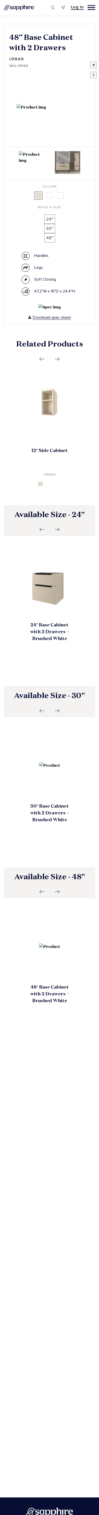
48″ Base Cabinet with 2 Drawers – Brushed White (49, 993)
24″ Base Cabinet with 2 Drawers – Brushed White (49, 631)
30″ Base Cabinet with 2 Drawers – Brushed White (49, 812)
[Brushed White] (38, 196)
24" (49, 219)
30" (49, 228)
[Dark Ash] (49, 196)
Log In (77, 7)
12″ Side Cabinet (49, 450)
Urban (16, 59)
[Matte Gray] (61, 196)
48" (49, 238)
